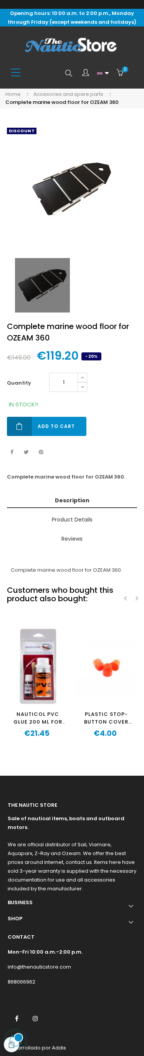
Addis (59, 1047)
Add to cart (56, 426)
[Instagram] (35, 1018)
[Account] (85, 73)
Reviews (72, 539)
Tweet (26, 452)
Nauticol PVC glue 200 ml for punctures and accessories (37, 718)
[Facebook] (16, 1018)
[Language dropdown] (103, 73)
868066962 (21, 981)
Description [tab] (72, 500)
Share (12, 452)
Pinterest (41, 452)
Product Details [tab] (72, 519)
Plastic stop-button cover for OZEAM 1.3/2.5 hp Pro (106, 718)
